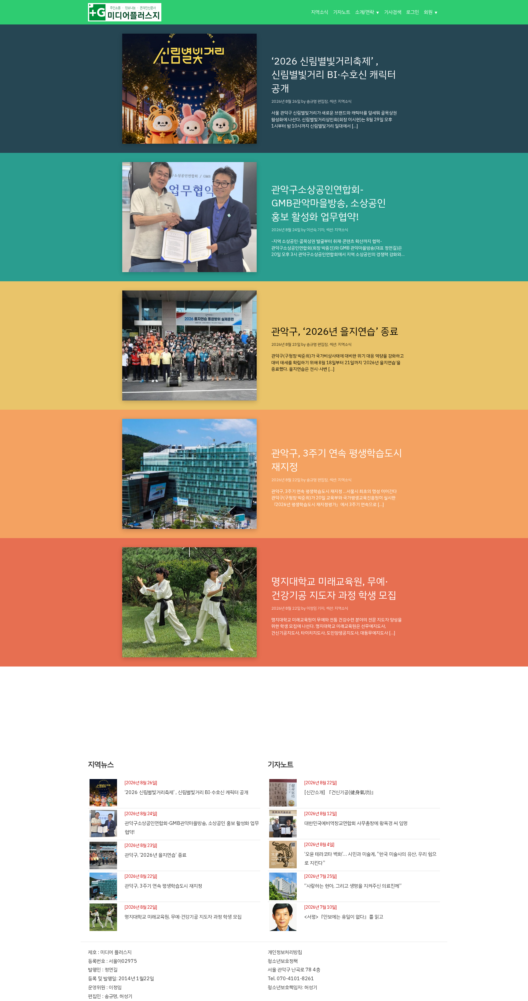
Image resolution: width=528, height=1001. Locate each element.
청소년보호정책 (283, 961)
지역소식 (319, 12)
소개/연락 (364, 12)
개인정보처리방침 (285, 952)
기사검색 (392, 12)
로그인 (412, 12)
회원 (428, 12)
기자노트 (341, 12)
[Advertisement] (264, 709)
